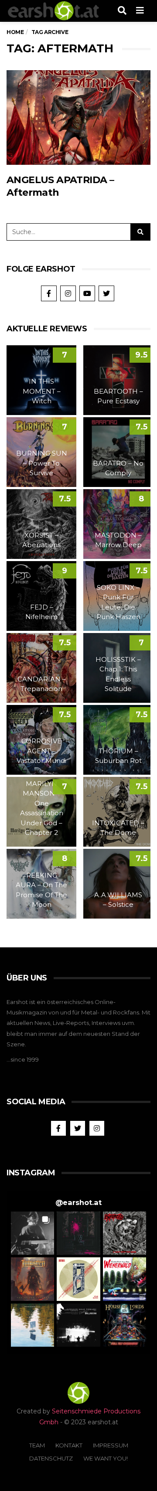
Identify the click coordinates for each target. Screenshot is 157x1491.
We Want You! (105, 1458)
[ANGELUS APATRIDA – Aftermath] (78, 117)
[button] (32, 1233)
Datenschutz (51, 1458)
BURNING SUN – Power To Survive (41, 463)
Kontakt (68, 1445)
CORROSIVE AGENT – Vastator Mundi (41, 751)
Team (37, 1445)
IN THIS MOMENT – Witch (42, 391)
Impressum (110, 1445)
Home (15, 32)
